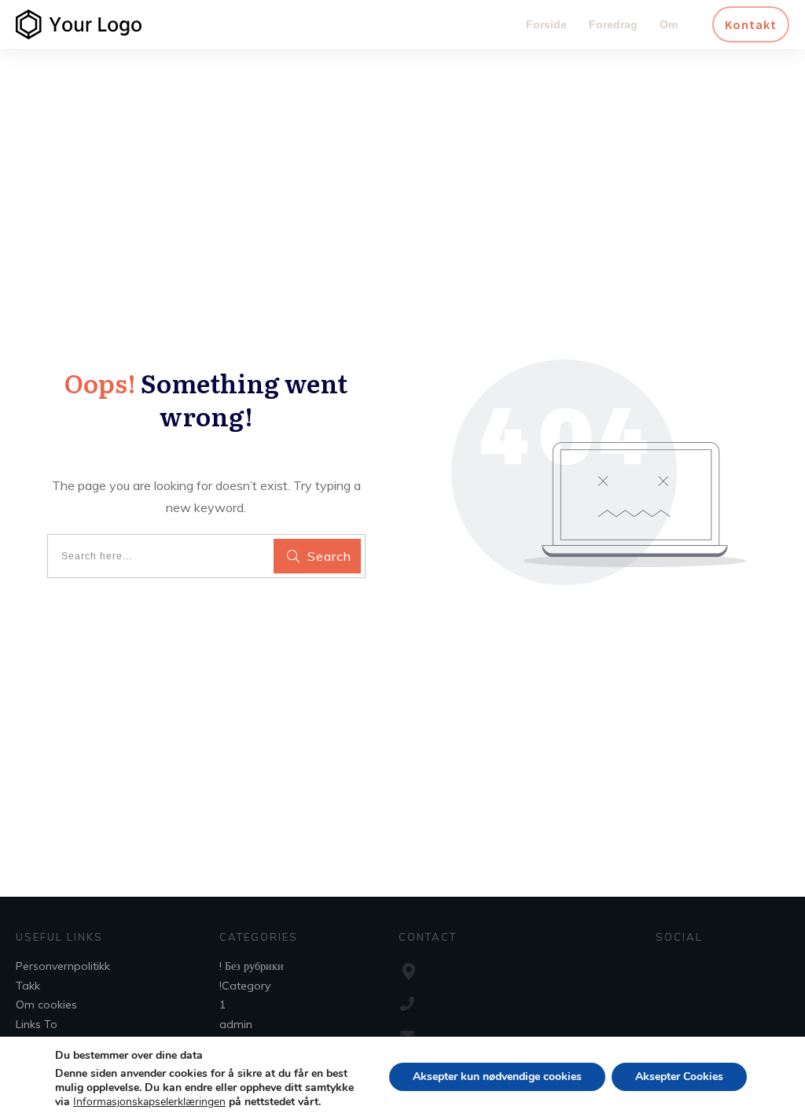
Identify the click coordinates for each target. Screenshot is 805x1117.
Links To (36, 1024)
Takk (28, 986)
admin (235, 1024)
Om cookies (46, 1004)
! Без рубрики (251, 966)
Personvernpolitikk (63, 966)
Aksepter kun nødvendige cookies (497, 1076)
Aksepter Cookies (679, 1076)
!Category (244, 986)
